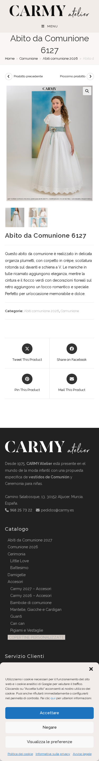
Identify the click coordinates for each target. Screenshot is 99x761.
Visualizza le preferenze (49, 741)
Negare (50, 727)
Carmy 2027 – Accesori (30, 588)
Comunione (29, 58)
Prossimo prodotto (72, 76)
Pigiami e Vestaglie (26, 630)
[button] (91, 669)
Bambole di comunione (30, 602)
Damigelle (17, 574)
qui (53, 698)
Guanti (16, 616)
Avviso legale (82, 754)
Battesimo (19, 567)
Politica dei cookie (20, 754)
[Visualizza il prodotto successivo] (90, 76)
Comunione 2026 (23, 547)
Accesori (15, 581)
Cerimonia (16, 554)
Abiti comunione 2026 (60, 58)
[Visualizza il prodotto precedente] (8, 76)
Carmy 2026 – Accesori (30, 595)
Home (10, 58)
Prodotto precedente (28, 76)
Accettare (49, 713)
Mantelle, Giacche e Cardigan (36, 609)
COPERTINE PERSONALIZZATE (36, 637)
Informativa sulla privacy (53, 754)
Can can (17, 623)
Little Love (19, 561)
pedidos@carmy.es (57, 510)
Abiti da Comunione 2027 (30, 540)
